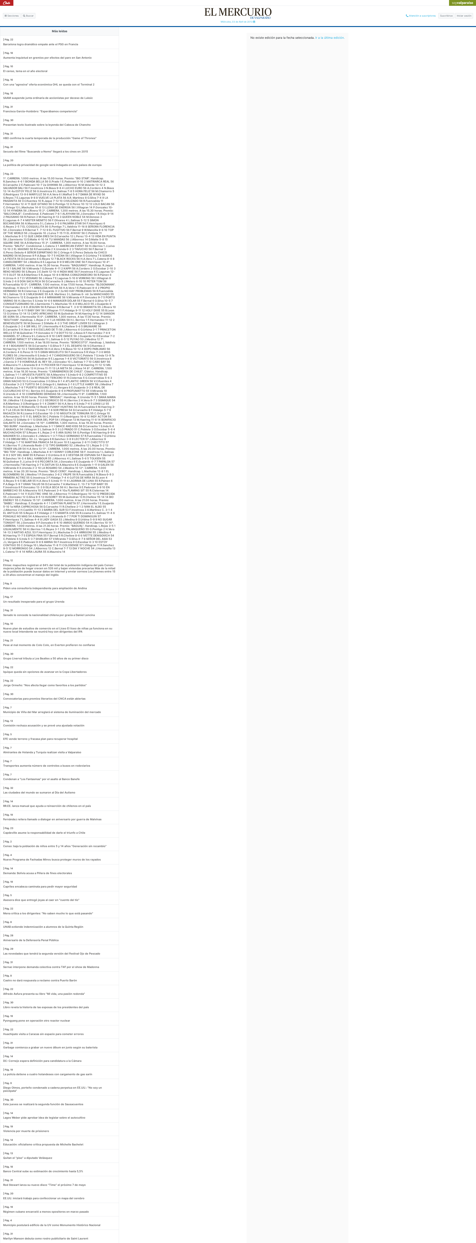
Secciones (13, 15)
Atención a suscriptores (422, 15)
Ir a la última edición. (330, 37)
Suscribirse (446, 15)
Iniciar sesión (464, 15)
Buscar (29, 15)
